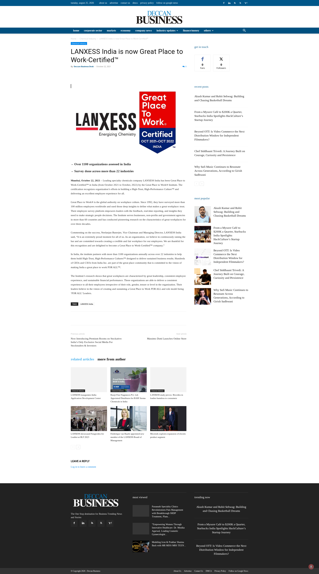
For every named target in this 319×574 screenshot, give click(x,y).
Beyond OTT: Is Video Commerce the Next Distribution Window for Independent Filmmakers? (219, 135)
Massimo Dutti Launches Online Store (166, 338)
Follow (221, 57)
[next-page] (78, 447)
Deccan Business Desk (84, 66)
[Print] (127, 74)
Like (203, 57)
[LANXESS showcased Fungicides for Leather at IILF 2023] (89, 418)
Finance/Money (191, 30)
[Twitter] (240, 3)
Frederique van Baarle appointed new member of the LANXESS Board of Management (127, 437)
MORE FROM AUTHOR (112, 359)
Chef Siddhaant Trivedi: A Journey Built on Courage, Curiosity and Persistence (228, 274)
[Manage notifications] (311, 566)
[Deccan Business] (159, 17)
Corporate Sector (93, 30)
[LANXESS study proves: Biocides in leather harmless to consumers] (168, 379)
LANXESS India (86, 304)
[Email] (120, 74)
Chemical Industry (88, 38)
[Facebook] (223, 3)
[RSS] (234, 3)
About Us (103, 3)
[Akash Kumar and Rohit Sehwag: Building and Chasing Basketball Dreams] (202, 214)
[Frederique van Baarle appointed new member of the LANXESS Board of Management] (128, 418)
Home (76, 30)
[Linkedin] (229, 3)
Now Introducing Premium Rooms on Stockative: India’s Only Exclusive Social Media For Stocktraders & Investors (96, 342)
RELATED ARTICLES (82, 359)
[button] (244, 30)
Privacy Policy (147, 3)
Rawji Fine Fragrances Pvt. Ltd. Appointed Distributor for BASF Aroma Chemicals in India (128, 398)
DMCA (135, 3)
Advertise (114, 3)
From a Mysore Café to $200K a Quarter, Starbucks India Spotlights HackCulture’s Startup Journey (218, 116)
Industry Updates (166, 30)
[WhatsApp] (97, 74)
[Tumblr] (135, 74)
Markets (111, 30)
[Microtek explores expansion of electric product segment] (168, 418)
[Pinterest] (89, 74)
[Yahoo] (245, 3)
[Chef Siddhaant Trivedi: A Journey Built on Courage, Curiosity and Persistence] (202, 276)
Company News (143, 30)
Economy (126, 30)
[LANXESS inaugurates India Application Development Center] (89, 379)
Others (207, 30)
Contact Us (125, 3)
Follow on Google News (167, 3)
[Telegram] (143, 74)
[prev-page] (73, 447)
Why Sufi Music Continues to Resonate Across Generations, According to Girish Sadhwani (218, 170)
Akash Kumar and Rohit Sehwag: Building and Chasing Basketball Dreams (229, 211)
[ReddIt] (112, 74)
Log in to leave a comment (83, 467)
